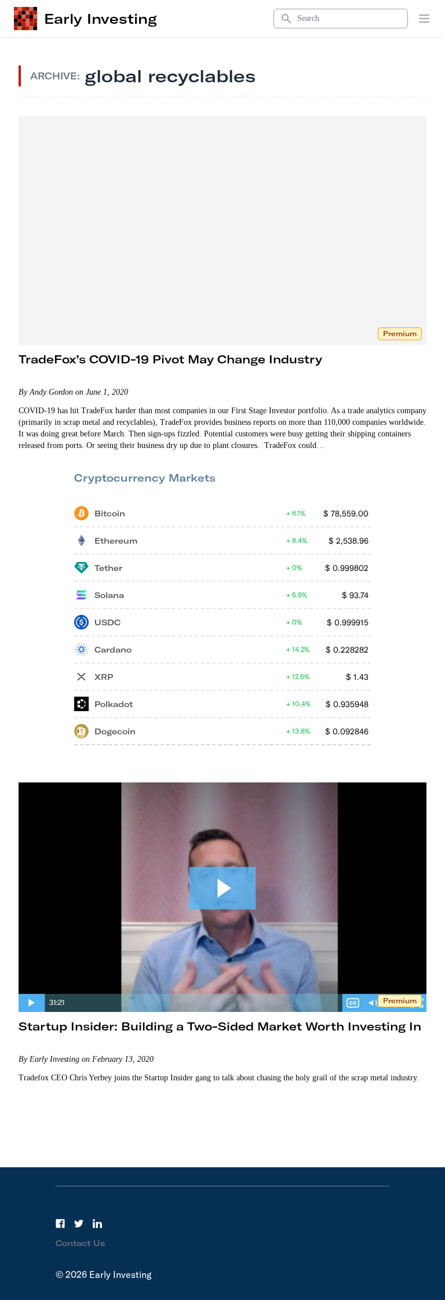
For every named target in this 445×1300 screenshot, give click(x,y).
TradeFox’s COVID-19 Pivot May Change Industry (170, 359)
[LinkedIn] (97, 1223)
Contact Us (80, 1243)
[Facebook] (60, 1223)
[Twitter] (78, 1223)
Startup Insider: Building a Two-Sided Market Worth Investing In (220, 1026)
